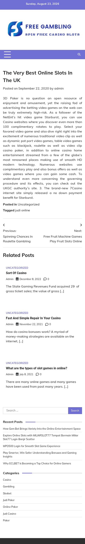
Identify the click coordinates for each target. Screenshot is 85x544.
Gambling (8, 486)
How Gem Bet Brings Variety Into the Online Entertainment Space (42, 428)
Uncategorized (29, 204)
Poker (6, 520)
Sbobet (7, 493)
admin (59, 88)
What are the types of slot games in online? (36, 368)
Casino (7, 479)
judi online (22, 210)
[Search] (79, 54)
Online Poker (10, 506)
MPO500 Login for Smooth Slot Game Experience (31, 446)
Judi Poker (9, 500)
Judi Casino (9, 513)
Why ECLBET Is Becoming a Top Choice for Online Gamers (37, 463)
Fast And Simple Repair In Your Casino (33, 318)
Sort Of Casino (16, 273)
